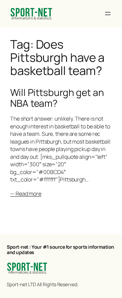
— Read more (25, 193)
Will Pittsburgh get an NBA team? (57, 97)
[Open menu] (108, 13)
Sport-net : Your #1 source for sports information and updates (60, 249)
